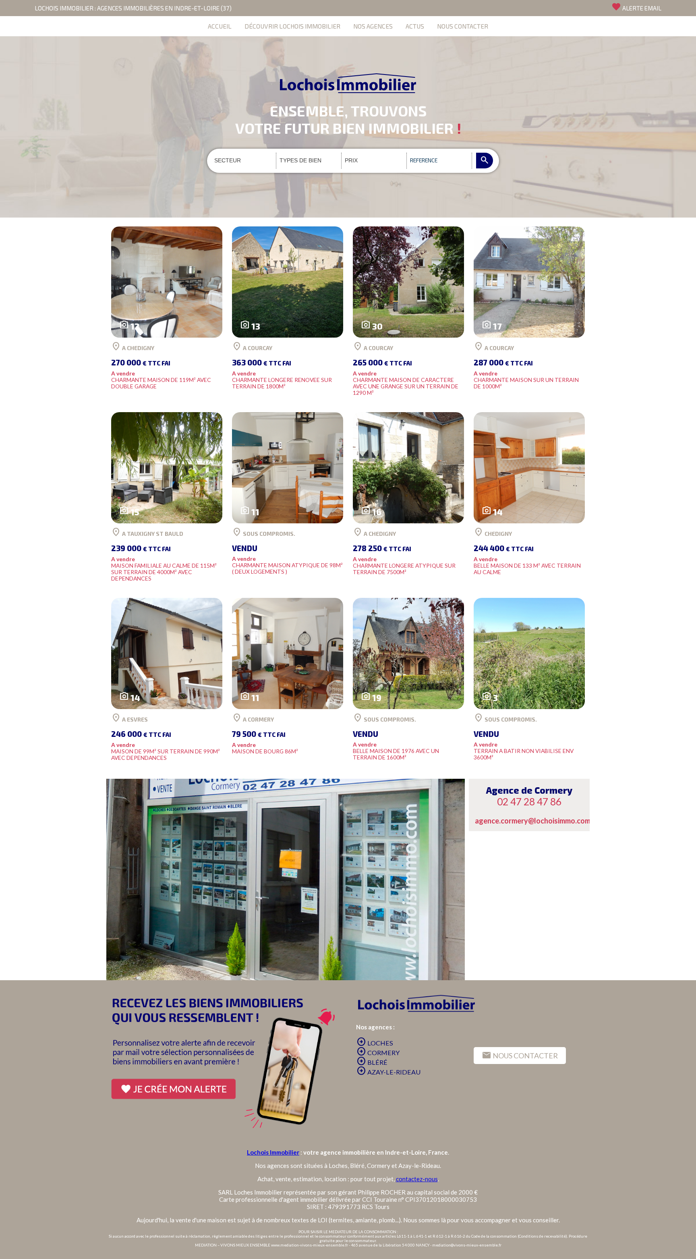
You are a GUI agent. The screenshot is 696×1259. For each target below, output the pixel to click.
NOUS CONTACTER (462, 26)
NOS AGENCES (373, 26)
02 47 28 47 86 (529, 801)
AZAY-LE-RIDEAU (388, 1072)
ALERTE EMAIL (636, 6)
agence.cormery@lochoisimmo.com (532, 820)
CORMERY (378, 1052)
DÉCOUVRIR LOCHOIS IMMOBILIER (292, 26)
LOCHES (374, 1043)
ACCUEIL (220, 26)
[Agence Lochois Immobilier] (348, 65)
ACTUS (415, 26)
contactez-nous (417, 1178)
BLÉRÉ (371, 1062)
